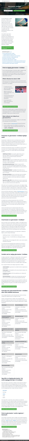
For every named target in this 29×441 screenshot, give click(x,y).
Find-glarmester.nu (6, 1)
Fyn (10, 420)
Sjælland (14, 420)
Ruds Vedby (5, 390)
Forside (16, 440)
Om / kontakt (18, 440)
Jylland (7, 420)
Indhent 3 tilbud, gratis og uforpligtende (19, 10)
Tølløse (4, 393)
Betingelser (26, 440)
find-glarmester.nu (21, 191)
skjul (10, 51)
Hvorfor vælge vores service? (8, 10)
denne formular (14, 123)
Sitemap (24, 440)
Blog (21, 440)
